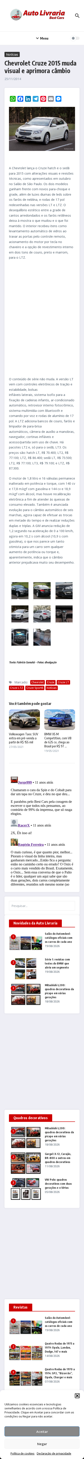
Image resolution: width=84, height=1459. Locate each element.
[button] (77, 1395)
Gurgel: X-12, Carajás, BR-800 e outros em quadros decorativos (58, 1158)
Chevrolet (37, 682)
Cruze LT (63, 682)
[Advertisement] (42, 318)
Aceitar (42, 1431)
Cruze (50, 682)
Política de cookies (22, 1453)
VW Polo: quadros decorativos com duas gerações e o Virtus (58, 1183)
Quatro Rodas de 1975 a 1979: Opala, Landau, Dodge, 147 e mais (59, 1347)
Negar (42, 1444)
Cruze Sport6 (34, 688)
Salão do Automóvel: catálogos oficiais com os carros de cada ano (58, 937)
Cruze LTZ (16, 688)
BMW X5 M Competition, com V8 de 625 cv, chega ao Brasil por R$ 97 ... (57, 740)
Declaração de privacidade (54, 1453)
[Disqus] (42, 830)
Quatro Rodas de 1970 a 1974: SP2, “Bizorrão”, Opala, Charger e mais (60, 1373)
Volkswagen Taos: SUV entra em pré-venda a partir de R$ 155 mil (23, 738)
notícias (52, 688)
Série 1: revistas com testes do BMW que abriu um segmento (57, 963)
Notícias (12, 54)
